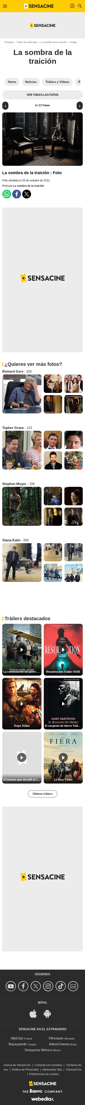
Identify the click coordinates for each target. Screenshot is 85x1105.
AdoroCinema (59, 1044)
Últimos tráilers (43, 793)
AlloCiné (17, 1038)
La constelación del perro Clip (22, 671)
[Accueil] (39, 6)
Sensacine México (38, 1050)
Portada (9, 42)
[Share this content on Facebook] (16, 194)
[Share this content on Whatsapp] (6, 194)
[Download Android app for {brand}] (49, 1013)
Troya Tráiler (22, 725)
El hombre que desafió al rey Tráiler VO (22, 779)
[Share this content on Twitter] (26, 194)
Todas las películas (26, 42)
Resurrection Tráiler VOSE (63, 671)
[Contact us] (74, 986)
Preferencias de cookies (44, 1074)
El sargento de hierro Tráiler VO (64, 725)
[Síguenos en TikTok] (61, 986)
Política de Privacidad (25, 1069)
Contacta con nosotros (48, 1065)
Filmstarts (56, 1038)
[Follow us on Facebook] (24, 986)
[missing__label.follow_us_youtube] (11, 986)
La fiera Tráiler (63, 779)
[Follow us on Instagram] (49, 986)
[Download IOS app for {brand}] (35, 1013)
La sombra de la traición (54, 42)
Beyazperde (18, 1044)
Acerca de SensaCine (17, 1065)
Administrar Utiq (52, 1069)
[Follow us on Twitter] (36, 986)
